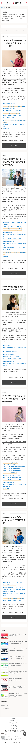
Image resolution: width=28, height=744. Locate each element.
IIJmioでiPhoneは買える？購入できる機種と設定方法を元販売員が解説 (14, 399)
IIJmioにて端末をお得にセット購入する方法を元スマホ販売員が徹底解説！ (13, 162)
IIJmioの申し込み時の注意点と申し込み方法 (13, 598)
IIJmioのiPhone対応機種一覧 (10, 473)
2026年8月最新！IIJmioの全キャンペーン (13, 103)
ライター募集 (14, 728)
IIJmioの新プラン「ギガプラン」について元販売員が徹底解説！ (13, 520)
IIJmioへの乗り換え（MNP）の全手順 (12, 115)
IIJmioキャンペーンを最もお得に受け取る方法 (14, 106)
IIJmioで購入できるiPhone (10, 464)
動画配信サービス (5, 705)
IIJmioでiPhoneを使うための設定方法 (12, 475)
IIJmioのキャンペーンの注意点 (10, 108)
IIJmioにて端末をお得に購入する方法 (13, 230)
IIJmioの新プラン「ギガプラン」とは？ (12, 582)
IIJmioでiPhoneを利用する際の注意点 (12, 477)
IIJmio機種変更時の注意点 (9, 354)
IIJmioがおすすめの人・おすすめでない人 (13, 110)
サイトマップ (14, 725)
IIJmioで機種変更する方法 (9, 345)
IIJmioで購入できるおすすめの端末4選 (13, 228)
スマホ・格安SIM (5, 708)
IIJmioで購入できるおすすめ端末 (11, 356)
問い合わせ (14, 723)
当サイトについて (14, 720)
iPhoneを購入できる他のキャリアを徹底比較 (14, 466)
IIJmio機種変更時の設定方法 (10, 351)
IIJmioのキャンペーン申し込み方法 (11, 113)
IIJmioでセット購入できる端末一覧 (12, 226)
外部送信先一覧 (14, 726)
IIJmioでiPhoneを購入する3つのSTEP (13, 468)
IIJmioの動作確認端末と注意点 (10, 232)
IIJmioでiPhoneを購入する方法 (10, 463)
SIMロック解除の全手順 (8, 117)
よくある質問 (6, 489)
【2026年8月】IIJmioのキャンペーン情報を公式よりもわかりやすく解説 (14, 43)
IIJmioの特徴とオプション (9, 584)
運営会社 (14, 718)
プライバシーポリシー (14, 722)
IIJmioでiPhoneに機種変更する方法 (12, 470)
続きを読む (14, 145)
